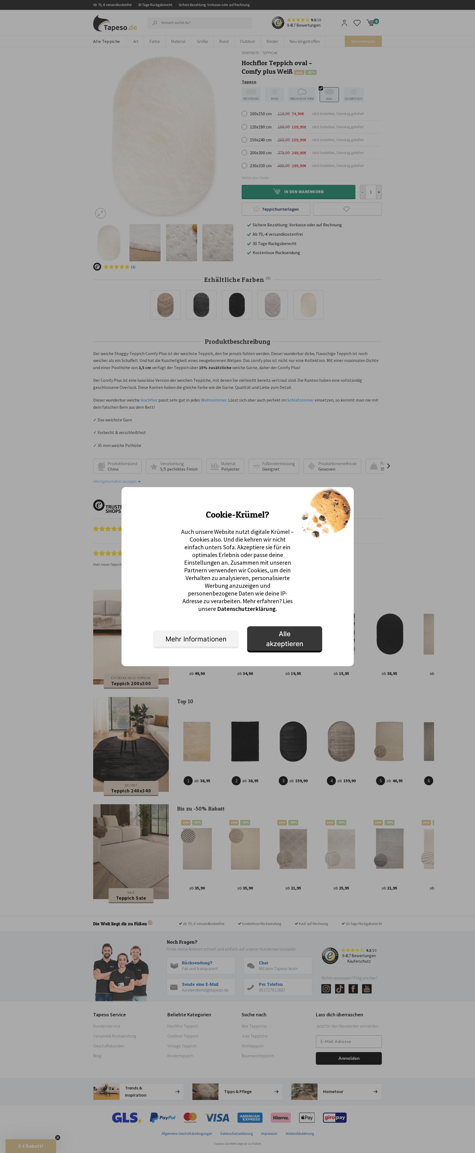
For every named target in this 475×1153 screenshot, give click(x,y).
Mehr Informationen (196, 639)
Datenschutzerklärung (246, 609)
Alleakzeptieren (284, 639)
